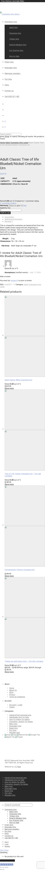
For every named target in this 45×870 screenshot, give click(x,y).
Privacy (12, 695)
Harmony (4, 205)
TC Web (17, 767)
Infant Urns (9, 62)
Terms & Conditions (17, 697)
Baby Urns (13, 724)
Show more (9, 388)
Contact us (9, 91)
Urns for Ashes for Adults (19, 719)
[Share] (5, 867)
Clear (24, 205)
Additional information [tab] (13, 219)
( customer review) (8, 203)
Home (2, 143)
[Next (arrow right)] (3, 869)
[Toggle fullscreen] (3, 867)
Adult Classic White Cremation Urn (18, 380)
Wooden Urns (14, 732)
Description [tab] (9, 217)
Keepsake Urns (11, 68)
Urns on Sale (14, 56)
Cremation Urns (11, 22)
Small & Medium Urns (17, 45)
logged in (14, 280)
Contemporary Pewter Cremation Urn (20, 570)
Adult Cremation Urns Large (17, 143)
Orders (12, 707)
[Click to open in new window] (22, 756)
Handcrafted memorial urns (20, 715)
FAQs (7, 85)
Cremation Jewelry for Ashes (21, 722)
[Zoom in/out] (1, 867)
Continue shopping (7, 860)
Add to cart (5, 213)
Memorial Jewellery (13, 73)
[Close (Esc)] (7, 867)
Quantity (3, 208)
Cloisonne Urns (15, 33)
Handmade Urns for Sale (19, 717)
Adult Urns (13, 27)
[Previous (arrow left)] (1, 869)
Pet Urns (8, 79)
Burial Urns (13, 728)
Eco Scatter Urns (16, 50)
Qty (8, 208)
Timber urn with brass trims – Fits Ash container (24, 661)
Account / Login (15, 705)
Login (6, 844)
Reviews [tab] (9, 221)
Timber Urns (14, 39)
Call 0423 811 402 (12, 96)
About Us (13, 690)
